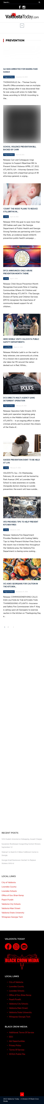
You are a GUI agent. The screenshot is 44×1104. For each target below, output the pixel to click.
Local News (8, 347)
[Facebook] (19, 7)
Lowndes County (9, 886)
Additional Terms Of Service (21, 1032)
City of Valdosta (9, 882)
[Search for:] (10, 2)
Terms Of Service (16, 1049)
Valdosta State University (13, 912)
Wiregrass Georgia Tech (12, 917)
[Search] (39, 2)
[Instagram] (24, 7)
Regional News (9, 77)
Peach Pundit (7, 899)
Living (6, 217)
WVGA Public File (17, 1054)
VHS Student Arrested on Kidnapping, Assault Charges (22, 839)
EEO (11, 1037)
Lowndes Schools (9, 891)
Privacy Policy (15, 1045)
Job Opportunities (17, 1041)
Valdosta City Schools (11, 904)
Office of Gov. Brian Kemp (13, 895)
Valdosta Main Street (11, 908)
